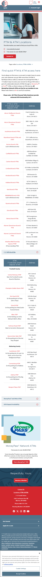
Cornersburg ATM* (14, 363)
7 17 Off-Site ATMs (9, 252)
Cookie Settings (21, 568)
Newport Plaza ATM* (15, 387)
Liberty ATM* (15, 375)
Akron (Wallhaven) (6, 543)
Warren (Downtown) (25, 547)
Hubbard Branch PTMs (12, 182)
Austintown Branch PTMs (12, 131)
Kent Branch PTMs (12, 189)
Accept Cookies (21, 574)
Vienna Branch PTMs (12, 218)
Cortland (17, 545)
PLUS (4, 86)
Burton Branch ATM (12, 144)
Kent (31, 545)
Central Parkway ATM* (14, 275)
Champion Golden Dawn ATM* (15, 288)
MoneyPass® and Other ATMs (13, 399)
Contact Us (9, 56)
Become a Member (21, 480)
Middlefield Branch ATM (12, 195)
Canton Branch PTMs (12, 161)
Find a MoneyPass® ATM (21, 462)
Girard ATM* (14, 305)
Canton (12, 545)
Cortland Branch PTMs (12, 168)
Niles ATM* (14, 314)
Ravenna (10, 547)
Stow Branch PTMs (12, 210)
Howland (22, 545)
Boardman (31, 543)
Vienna (18, 547)
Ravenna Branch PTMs (12, 203)
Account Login (35, 8)
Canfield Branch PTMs (12, 153)
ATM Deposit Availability (11, 404)
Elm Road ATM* (14, 296)
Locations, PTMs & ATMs (21, 492)
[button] (24, 64)
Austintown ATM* (14, 351)
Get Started (6, 521)
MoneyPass (35, 84)
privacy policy (8, 564)
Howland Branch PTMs (12, 175)
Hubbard (27, 545)
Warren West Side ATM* (15, 336)
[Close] (39, 553)
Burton (3, 545)
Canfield (8, 545)
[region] (21, 563)
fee (16, 90)
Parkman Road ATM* (14, 326)
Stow (14, 547)
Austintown (25, 543)
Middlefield (4, 547)
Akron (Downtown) (17, 543)
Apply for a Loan (8, 526)
